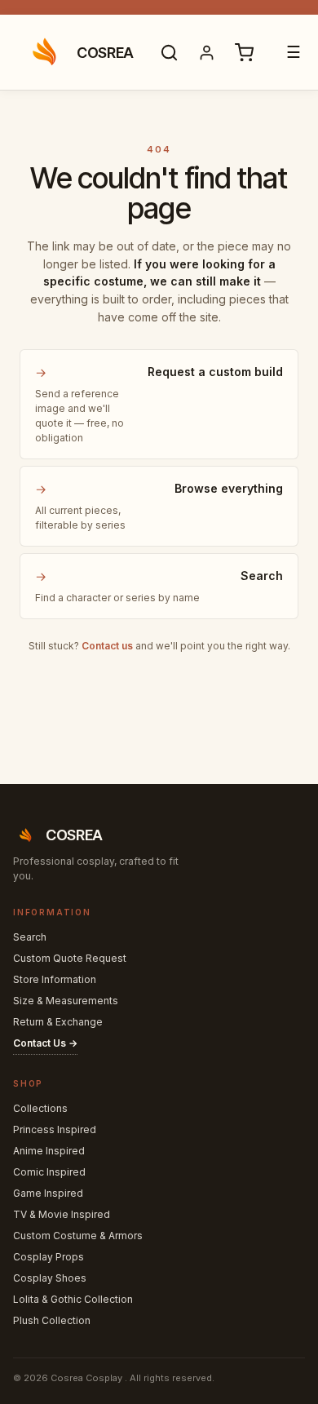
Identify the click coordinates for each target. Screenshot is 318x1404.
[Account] (207, 52)
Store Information (54, 979)
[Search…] (169, 52)
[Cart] (244, 52)
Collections (40, 1108)
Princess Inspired (54, 1129)
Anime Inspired (49, 1151)
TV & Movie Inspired (61, 1214)
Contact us (107, 646)
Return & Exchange (58, 1022)
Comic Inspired (49, 1172)
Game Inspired (48, 1193)
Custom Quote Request (69, 958)
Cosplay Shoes (49, 1278)
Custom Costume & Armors (78, 1235)
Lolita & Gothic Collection (73, 1299)
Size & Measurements (65, 1000)
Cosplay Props (48, 1257)
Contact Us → (45, 1043)
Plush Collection (52, 1320)
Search (29, 937)
